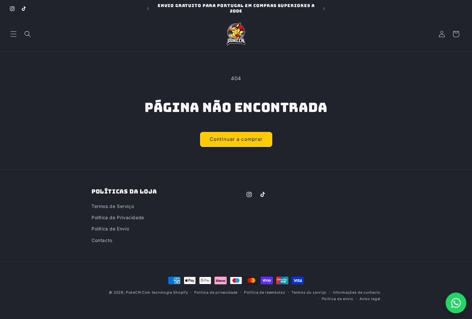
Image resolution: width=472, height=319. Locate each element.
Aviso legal (370, 299)
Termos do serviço (309, 292)
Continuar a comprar (236, 139)
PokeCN (133, 292)
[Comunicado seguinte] (324, 9)
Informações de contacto (356, 292)
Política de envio (338, 299)
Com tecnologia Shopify (165, 292)
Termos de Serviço (113, 206)
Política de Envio (110, 229)
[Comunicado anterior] (148, 9)
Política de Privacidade (118, 217)
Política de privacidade (216, 292)
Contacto (102, 240)
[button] (13, 34)
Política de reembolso (264, 292)
